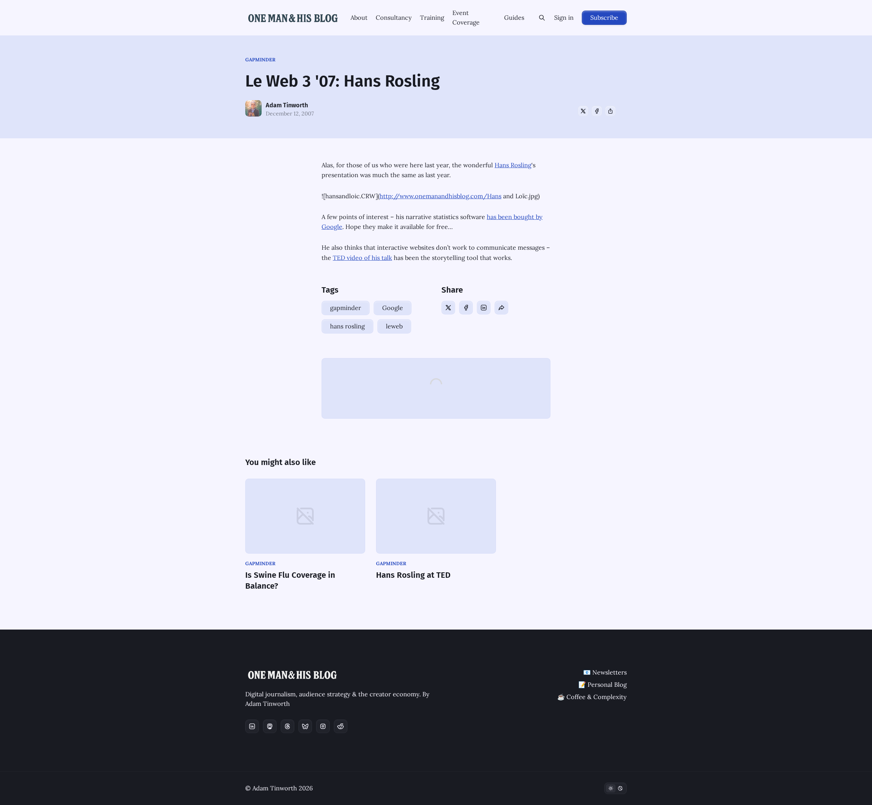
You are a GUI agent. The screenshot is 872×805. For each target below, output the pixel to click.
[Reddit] (340, 726)
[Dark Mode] (615, 788)
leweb (394, 326)
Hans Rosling (513, 165)
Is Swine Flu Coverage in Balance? (290, 580)
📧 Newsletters (605, 672)
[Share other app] (610, 111)
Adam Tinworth (287, 105)
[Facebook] (596, 111)
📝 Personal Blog (602, 684)
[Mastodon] (270, 726)
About (359, 17)
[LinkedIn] (483, 307)
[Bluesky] (305, 726)
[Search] (542, 18)
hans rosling (347, 326)
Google (392, 308)
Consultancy (394, 17)
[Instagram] (323, 726)
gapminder (260, 60)
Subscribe (604, 17)
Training (432, 17)
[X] (583, 111)
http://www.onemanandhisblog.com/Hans (440, 196)
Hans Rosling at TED (413, 575)
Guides (514, 17)
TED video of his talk (362, 258)
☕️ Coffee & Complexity (592, 697)
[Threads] (287, 726)
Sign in (564, 17)
